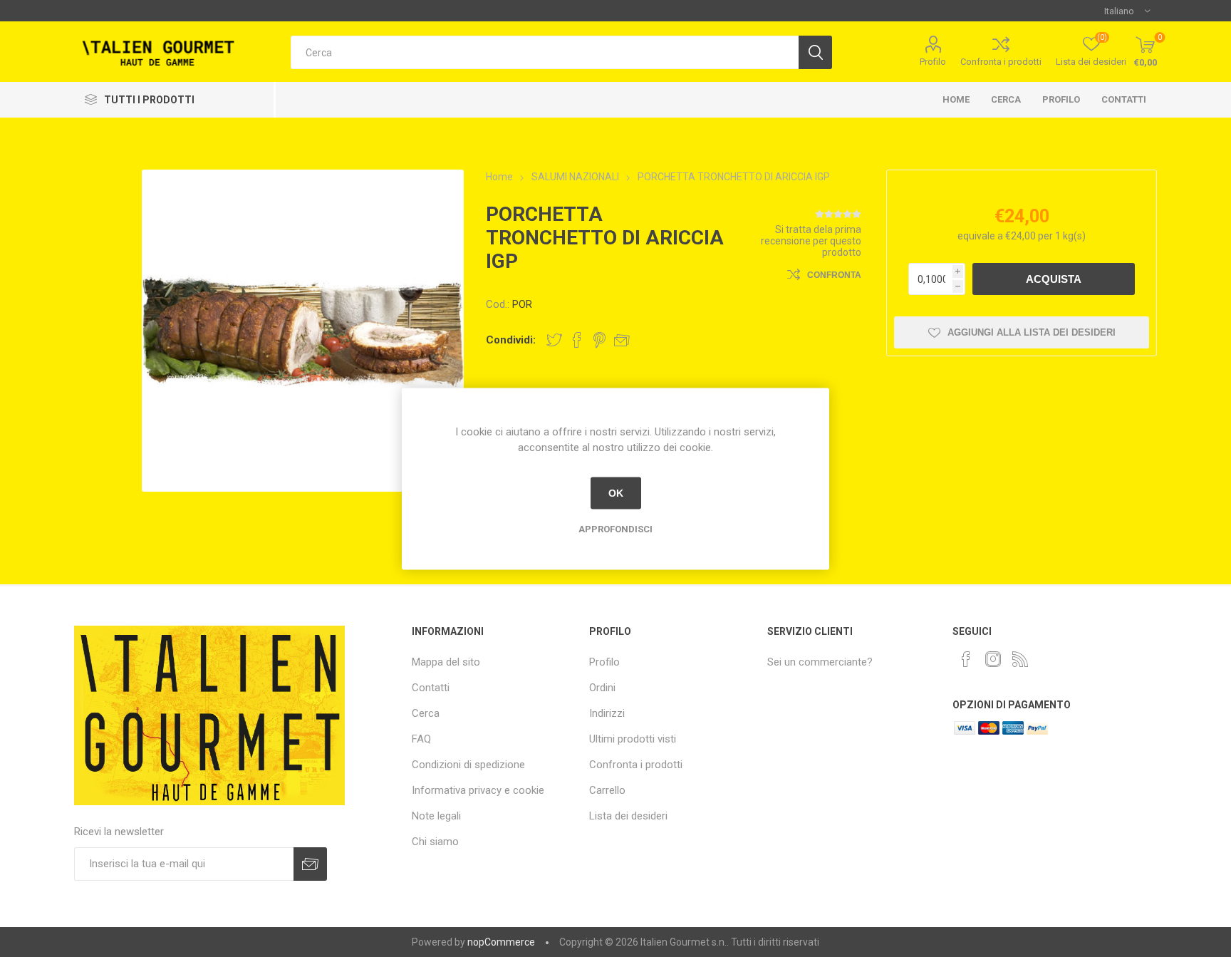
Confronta (834, 275)
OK (615, 493)
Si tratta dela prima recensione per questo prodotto (811, 241)
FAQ (421, 739)
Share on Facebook (577, 340)
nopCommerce (501, 942)
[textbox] (545, 52)
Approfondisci (615, 528)
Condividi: (511, 339)
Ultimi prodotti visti (632, 739)
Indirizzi (607, 713)
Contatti (1123, 99)
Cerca (1006, 99)
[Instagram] (993, 659)
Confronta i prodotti (1001, 61)
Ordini (602, 687)
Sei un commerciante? (820, 662)
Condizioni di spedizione (468, 764)
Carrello (607, 790)
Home (956, 99)
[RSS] (1020, 659)
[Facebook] (966, 659)
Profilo (933, 61)
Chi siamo (435, 841)
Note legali (436, 815)
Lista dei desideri (628, 815)
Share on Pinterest (599, 340)
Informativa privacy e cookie (478, 790)
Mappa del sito (446, 662)
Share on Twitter (554, 340)
